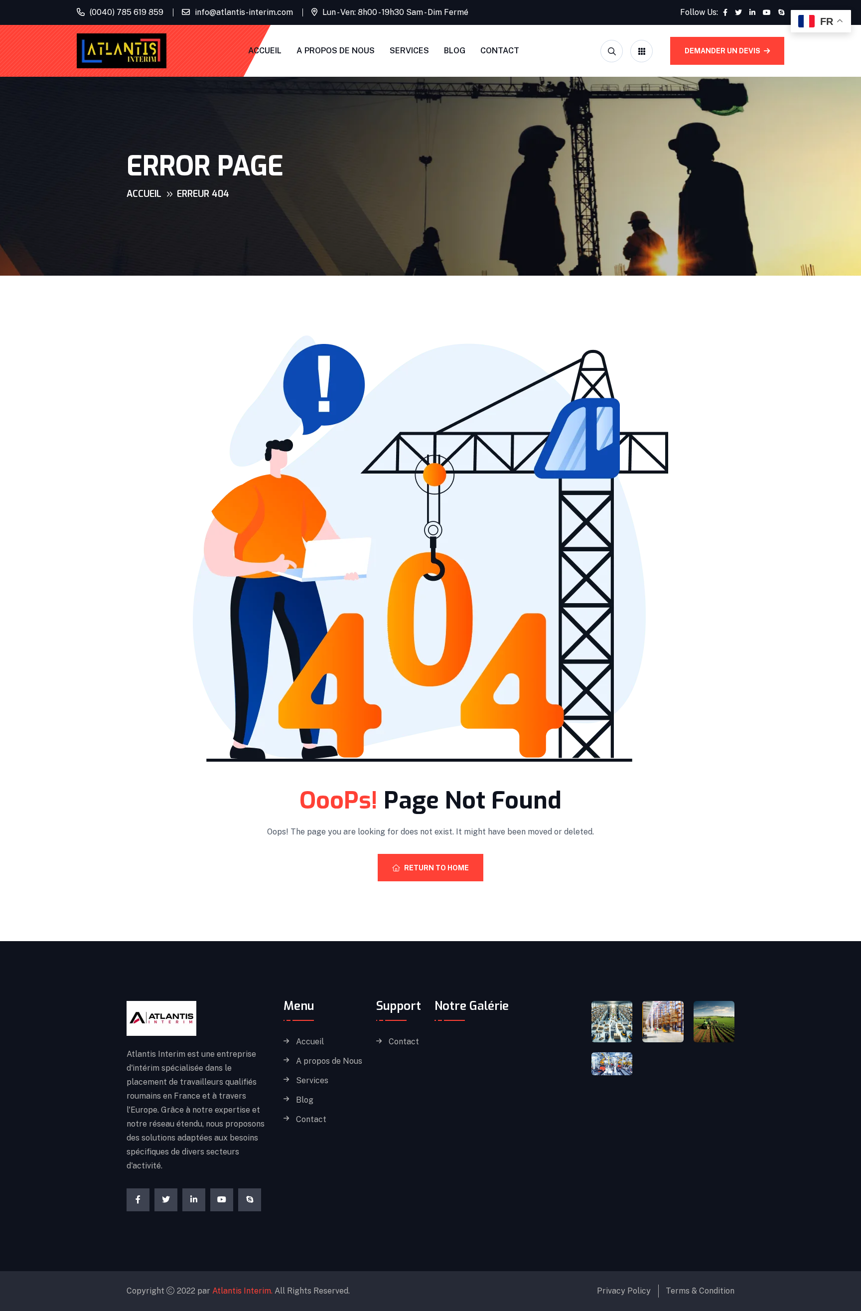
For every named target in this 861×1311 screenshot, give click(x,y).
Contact (499, 50)
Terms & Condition (700, 1291)
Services (409, 50)
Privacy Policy (624, 1291)
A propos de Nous (335, 50)
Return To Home (436, 868)
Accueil (265, 50)
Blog (454, 50)
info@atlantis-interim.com (244, 12)
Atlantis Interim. (242, 1291)
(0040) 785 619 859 (126, 12)
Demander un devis (723, 51)
